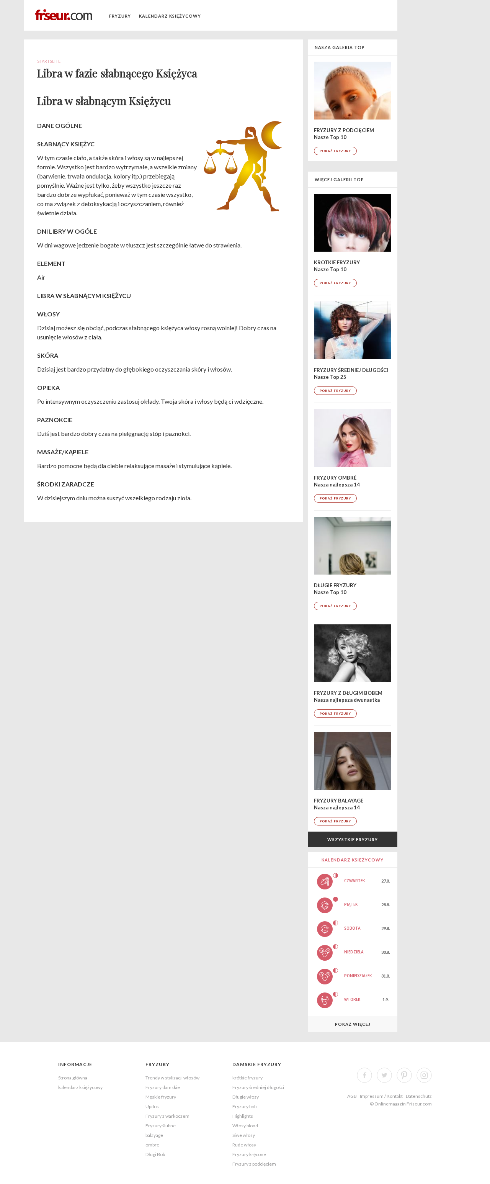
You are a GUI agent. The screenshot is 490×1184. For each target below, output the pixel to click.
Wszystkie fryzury (352, 839)
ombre (152, 1145)
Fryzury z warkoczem (167, 1116)
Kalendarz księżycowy (170, 15)
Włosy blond (245, 1125)
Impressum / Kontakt (381, 1096)
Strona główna (72, 1078)
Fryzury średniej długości (258, 1087)
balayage (154, 1135)
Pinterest (404, 1075)
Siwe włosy (243, 1135)
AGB (352, 1096)
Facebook (364, 1075)
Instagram (424, 1075)
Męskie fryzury (160, 1097)
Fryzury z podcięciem (254, 1164)
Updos (152, 1106)
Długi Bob (155, 1154)
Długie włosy (245, 1097)
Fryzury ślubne (160, 1125)
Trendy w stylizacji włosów (172, 1078)
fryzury (157, 1064)
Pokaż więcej (353, 1024)
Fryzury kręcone (249, 1154)
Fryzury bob (244, 1106)
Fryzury (120, 15)
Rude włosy (244, 1145)
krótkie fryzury (247, 1078)
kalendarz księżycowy (80, 1087)
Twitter (384, 1075)
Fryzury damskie (162, 1087)
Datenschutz (419, 1096)
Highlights (242, 1116)
